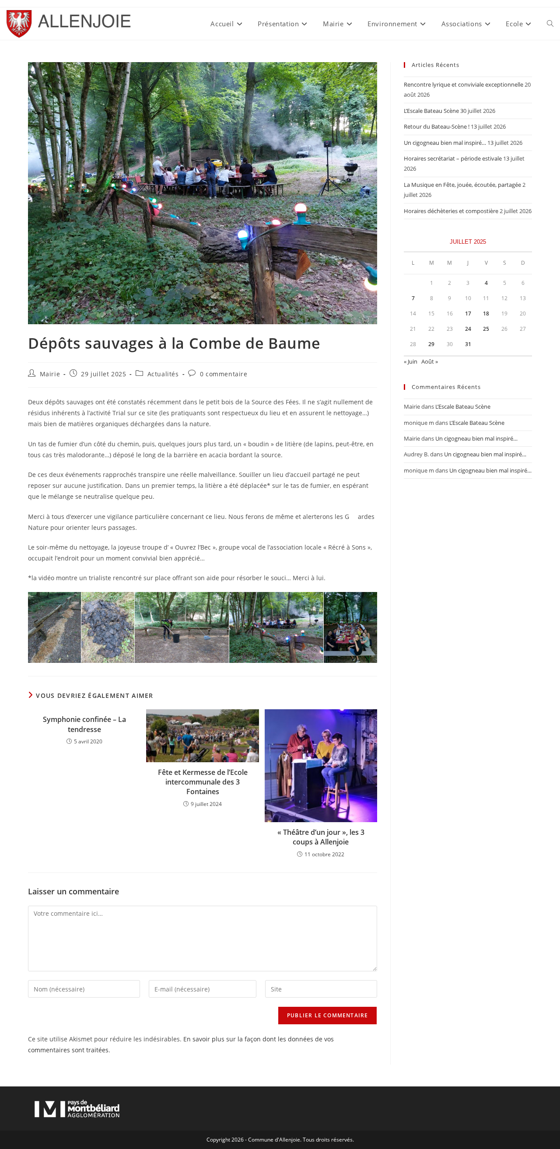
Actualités (163, 374)
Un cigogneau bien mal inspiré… (445, 143)
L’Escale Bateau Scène (431, 111)
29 (431, 344)
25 (486, 329)
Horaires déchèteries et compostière (451, 211)
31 (468, 344)
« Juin (410, 361)
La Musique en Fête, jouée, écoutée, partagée (462, 185)
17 (468, 313)
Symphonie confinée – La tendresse (84, 724)
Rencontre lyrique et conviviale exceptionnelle (463, 84)
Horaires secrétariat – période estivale (453, 158)
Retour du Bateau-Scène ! (436, 126)
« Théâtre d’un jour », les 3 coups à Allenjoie (320, 837)
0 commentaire (224, 374)
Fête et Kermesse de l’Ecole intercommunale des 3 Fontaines (203, 782)
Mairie (50, 374)
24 (468, 329)
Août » (429, 361)
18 (486, 313)
